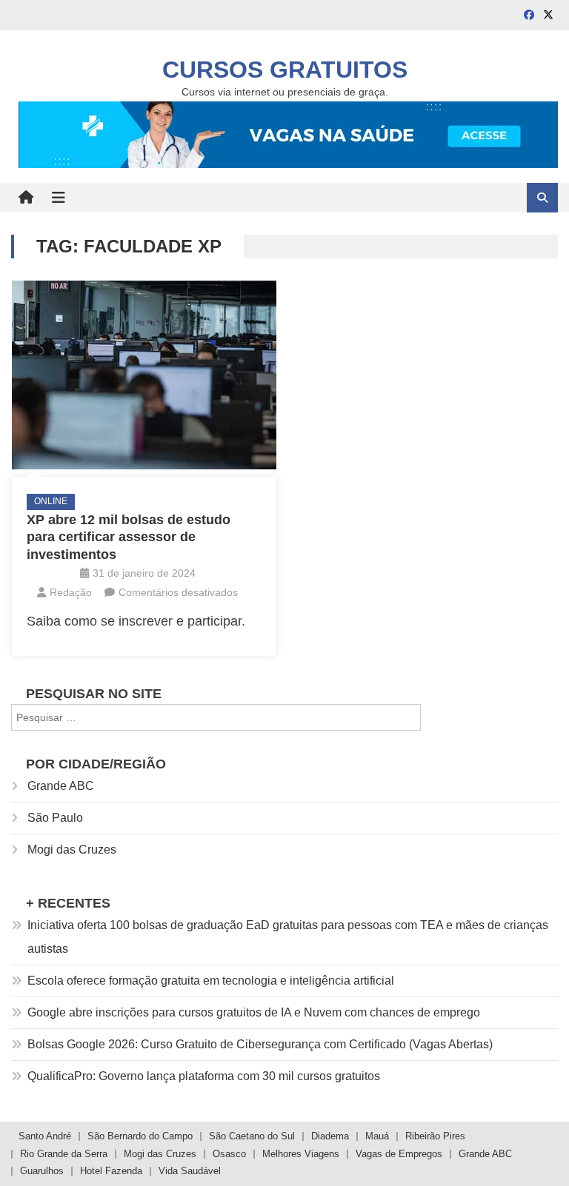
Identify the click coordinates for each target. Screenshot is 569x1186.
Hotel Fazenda (111, 1170)
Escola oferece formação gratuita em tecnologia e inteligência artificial (210, 980)
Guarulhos (42, 1170)
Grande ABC (60, 786)
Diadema (330, 1136)
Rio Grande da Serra (63, 1153)
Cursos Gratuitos (284, 69)
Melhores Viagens (300, 1153)
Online (50, 501)
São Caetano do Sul (252, 1136)
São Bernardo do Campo (140, 1136)
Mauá (377, 1136)
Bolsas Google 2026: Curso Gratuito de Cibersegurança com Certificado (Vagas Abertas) (260, 1044)
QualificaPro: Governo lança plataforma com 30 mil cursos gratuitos (203, 1076)
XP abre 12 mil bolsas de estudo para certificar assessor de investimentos (128, 537)
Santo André (45, 1136)
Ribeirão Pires (435, 1136)
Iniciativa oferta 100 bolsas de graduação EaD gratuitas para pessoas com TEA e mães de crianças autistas (287, 937)
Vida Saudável (190, 1170)
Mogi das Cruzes (71, 849)
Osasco (229, 1153)
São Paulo (55, 817)
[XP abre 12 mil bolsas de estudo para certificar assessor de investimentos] (144, 375)
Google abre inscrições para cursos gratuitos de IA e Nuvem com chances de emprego (253, 1012)
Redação (71, 592)
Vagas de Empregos (399, 1153)
